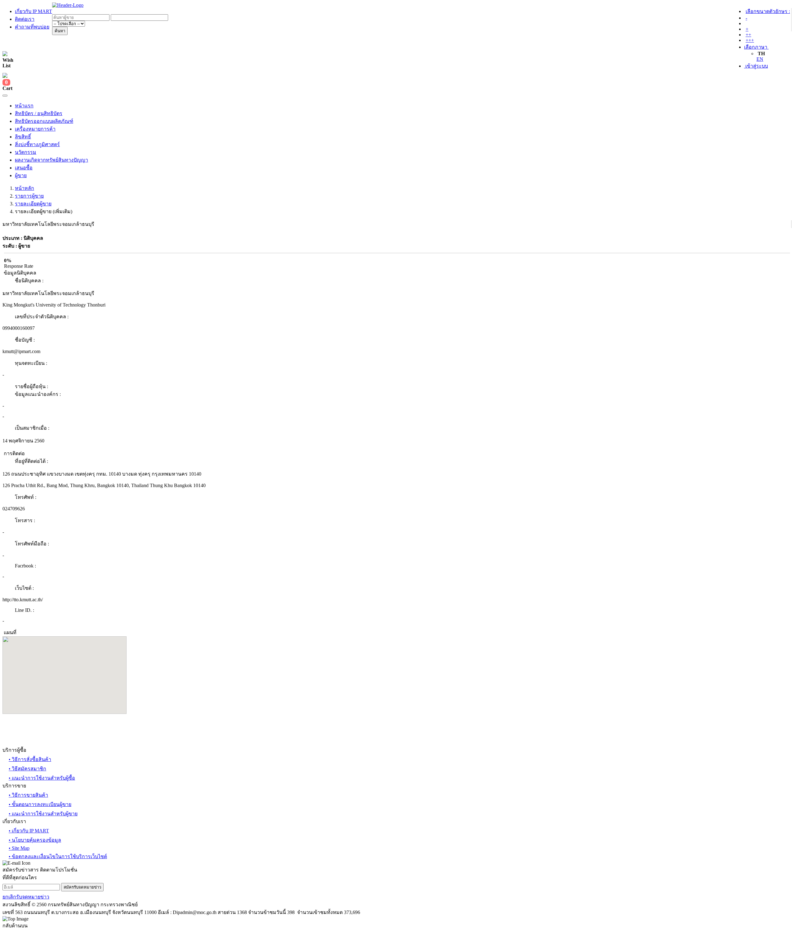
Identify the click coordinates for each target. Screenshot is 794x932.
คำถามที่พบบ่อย (32, 26)
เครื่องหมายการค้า (35, 129)
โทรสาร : (25, 520)
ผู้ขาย (21, 175)
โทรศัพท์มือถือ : (32, 543)
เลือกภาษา (756, 47)
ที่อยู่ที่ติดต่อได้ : (31, 461)
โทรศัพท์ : (25, 497)
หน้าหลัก (24, 188)
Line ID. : (24, 610)
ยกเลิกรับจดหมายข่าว (25, 896)
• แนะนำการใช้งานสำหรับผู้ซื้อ (42, 778)
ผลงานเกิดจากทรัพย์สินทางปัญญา (51, 160)
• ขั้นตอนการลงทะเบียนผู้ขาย (40, 804)
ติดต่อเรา (24, 19)
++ (748, 34)
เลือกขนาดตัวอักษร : (768, 11)
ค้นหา (60, 31)
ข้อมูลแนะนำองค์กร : (38, 394)
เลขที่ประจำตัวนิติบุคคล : (42, 316)
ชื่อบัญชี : (25, 340)
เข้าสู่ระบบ (756, 66)
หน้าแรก (24, 105)
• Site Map (19, 848)
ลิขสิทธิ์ (23, 136)
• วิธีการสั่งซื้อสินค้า (30, 759)
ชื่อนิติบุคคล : (29, 280)
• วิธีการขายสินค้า (28, 795)
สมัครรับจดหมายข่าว (82, 887)
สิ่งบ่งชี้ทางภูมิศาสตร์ (37, 144)
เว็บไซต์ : (24, 588)
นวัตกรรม (25, 152)
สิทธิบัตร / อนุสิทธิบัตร (38, 113)
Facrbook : (25, 565)
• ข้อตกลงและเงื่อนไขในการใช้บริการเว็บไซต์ (58, 856)
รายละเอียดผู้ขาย (33, 203)
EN (759, 59)
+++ (750, 40)
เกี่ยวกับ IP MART (33, 11)
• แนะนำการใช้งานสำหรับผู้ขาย (43, 813)
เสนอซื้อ (24, 167)
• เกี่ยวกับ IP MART (29, 830)
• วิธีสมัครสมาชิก (27, 768)
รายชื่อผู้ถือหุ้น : (31, 386)
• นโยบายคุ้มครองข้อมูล (35, 840)
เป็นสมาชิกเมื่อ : (32, 428)
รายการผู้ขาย (29, 196)
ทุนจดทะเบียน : (31, 363)
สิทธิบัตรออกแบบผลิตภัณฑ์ (44, 121)
